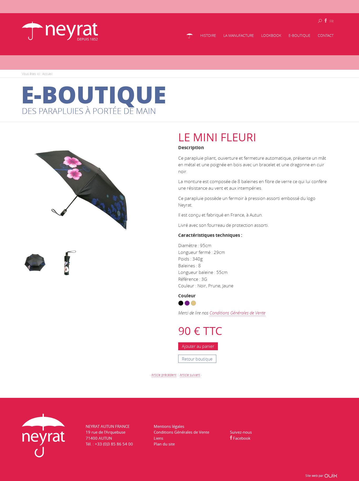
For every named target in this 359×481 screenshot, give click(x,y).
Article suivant (190, 375)
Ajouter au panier (198, 346)
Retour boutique (197, 359)
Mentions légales (169, 426)
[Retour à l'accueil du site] (60, 30)
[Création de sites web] (330, 476)
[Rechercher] (320, 20)
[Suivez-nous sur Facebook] (326, 21)
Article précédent (163, 375)
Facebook (241, 438)
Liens (158, 438)
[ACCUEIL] (190, 36)
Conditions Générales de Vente (237, 313)
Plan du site (164, 444)
